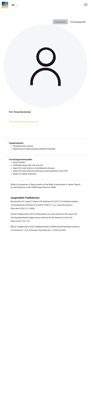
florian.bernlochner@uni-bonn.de (23, 121)
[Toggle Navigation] (85, 4)
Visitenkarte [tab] (60, 22)
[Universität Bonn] (5, 5)
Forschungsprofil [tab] (77, 22)
